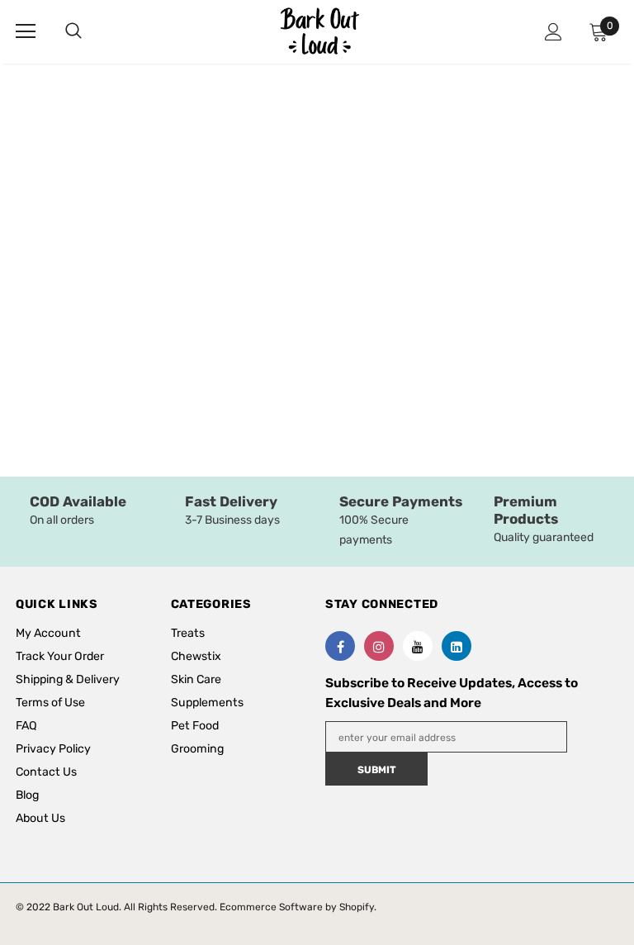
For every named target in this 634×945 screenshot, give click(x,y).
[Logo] (319, 31)
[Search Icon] (90, 31)
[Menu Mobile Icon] (25, 31)
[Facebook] (340, 646)
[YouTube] (418, 646)
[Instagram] (379, 646)
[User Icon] (553, 31)
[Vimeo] (456, 646)
